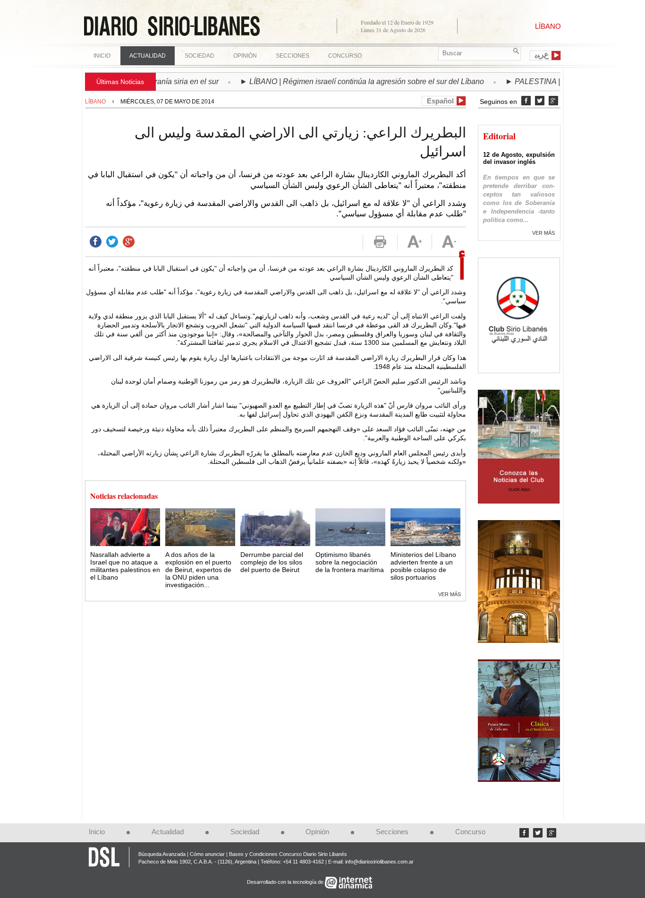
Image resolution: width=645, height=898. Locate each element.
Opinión (317, 832)
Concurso (345, 55)
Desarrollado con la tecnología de (286, 882)
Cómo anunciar (207, 854)
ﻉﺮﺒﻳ (542, 55)
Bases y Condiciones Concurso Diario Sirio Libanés (288, 854)
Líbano (95, 101)
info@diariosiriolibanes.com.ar (379, 861)
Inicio (101, 55)
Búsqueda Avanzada (162, 854)
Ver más (449, 594)
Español (440, 101)
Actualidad (168, 832)
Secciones (392, 832)
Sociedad (244, 832)
